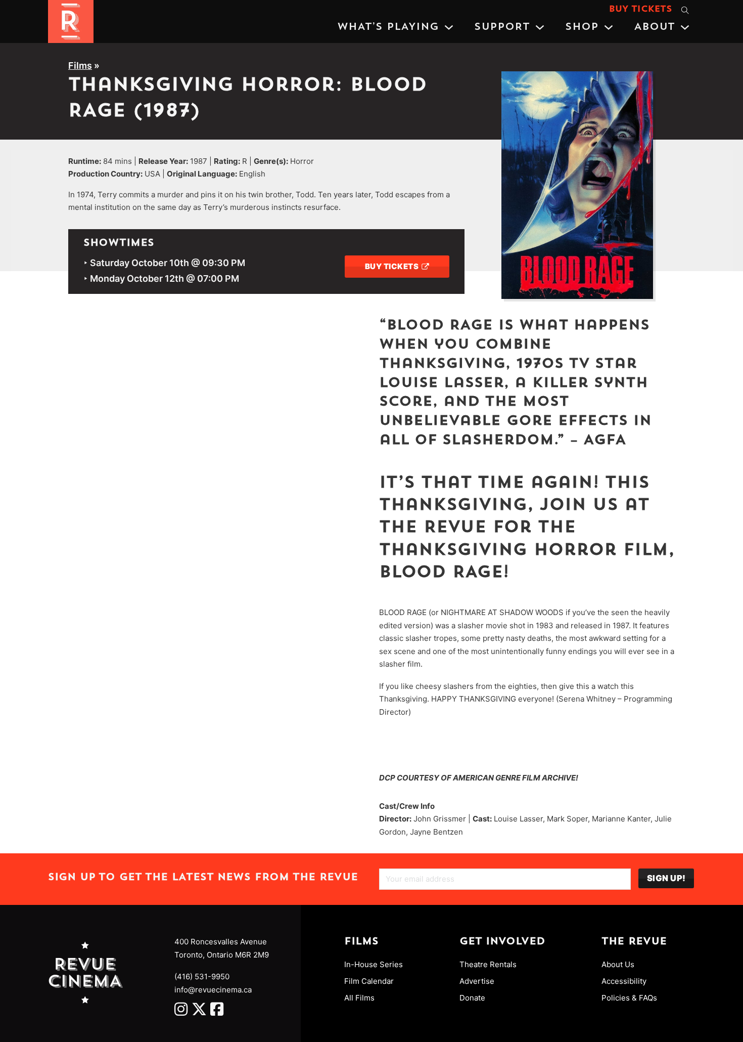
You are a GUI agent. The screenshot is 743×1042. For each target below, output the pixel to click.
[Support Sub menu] (540, 27)
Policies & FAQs (629, 998)
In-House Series (373, 964)
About (654, 27)
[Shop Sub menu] (608, 27)
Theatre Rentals (488, 964)
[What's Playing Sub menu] (449, 27)
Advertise (476, 981)
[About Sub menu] (685, 27)
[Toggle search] (685, 10)
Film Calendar (369, 981)
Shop (581, 27)
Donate (472, 998)
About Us (617, 964)
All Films (359, 998)
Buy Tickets (640, 10)
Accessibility (623, 981)
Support (502, 27)
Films (80, 65)
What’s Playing (388, 27)
